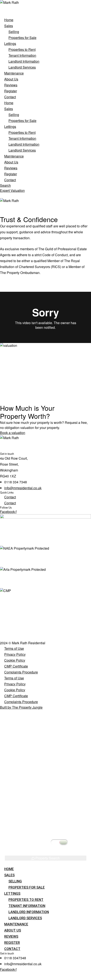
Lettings (10, 43)
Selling (13, 31)
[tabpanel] (45, 808)
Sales (8, 25)
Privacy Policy (15, 654)
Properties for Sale (22, 37)
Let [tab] (53, 749)
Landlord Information (23, 61)
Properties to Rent (22, 49)
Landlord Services (22, 67)
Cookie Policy (14, 660)
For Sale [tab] (41, 749)
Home (8, 19)
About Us (11, 79)
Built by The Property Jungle (21, 707)
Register (10, 90)
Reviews (10, 85)
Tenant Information (22, 55)
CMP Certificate (16, 666)
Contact (10, 96)
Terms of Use (14, 648)
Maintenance (14, 73)
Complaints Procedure (21, 672)
